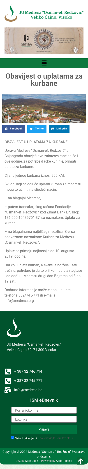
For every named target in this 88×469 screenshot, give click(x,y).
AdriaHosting (64, 460)
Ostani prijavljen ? (26, 438)
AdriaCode (31, 460)
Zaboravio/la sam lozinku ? (56, 438)
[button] (44, 63)
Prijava (44, 429)
